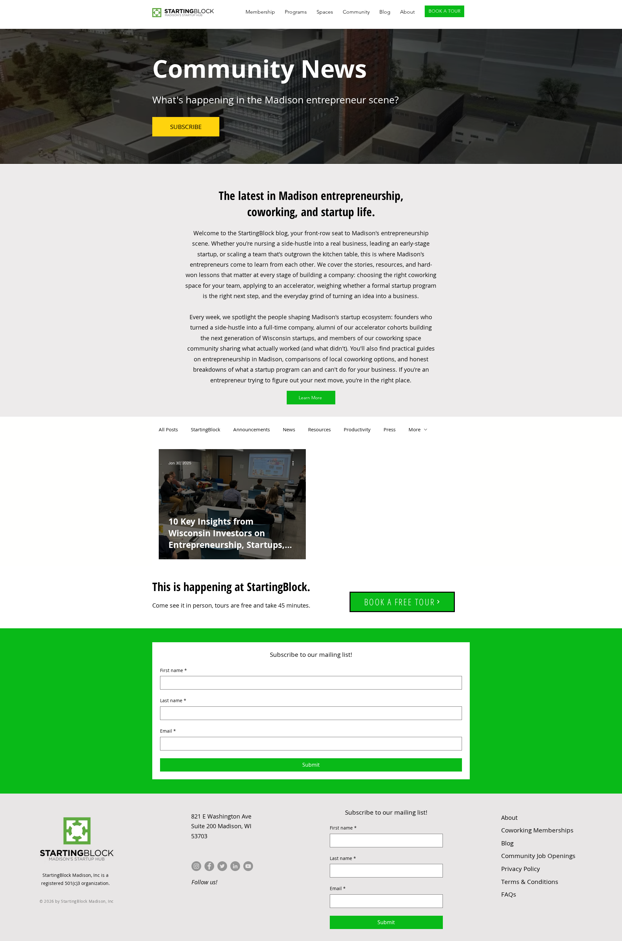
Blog (507, 843)
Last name (173, 700)
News (289, 429)
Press (390, 429)
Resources (319, 429)
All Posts (168, 429)
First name (173, 670)
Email (168, 731)
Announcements (251, 429)
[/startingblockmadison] (235, 866)
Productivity (357, 429)
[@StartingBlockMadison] (209, 866)
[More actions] (295, 463)
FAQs (508, 894)
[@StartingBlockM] (222, 866)
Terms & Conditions (529, 881)
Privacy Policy (520, 869)
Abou (509, 817)
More (414, 429)
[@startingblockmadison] (196, 866)
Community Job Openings (538, 856)
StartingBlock (205, 429)
